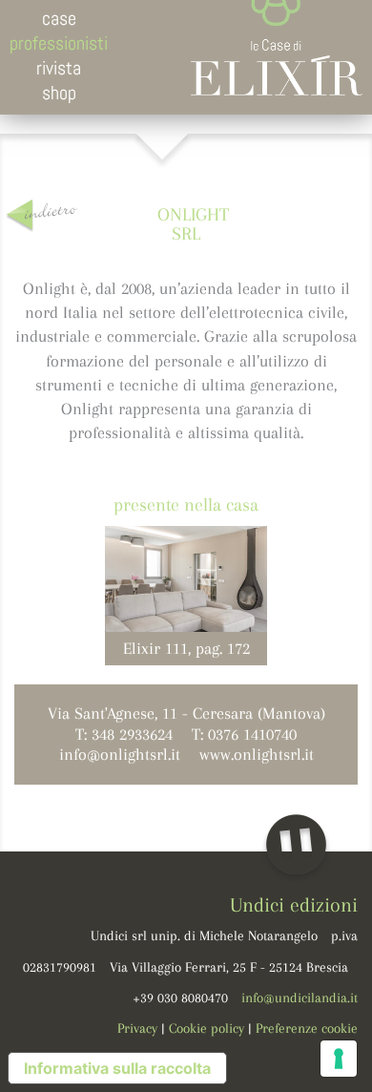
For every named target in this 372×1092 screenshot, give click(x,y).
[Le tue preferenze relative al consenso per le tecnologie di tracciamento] (338, 1058)
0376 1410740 (252, 734)
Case (59, 18)
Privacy (137, 1028)
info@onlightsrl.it (119, 754)
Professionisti (59, 43)
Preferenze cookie (307, 1028)
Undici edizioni (294, 904)
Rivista (58, 67)
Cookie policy (206, 1028)
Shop (59, 92)
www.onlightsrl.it (256, 754)
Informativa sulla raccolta (117, 1068)
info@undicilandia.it (299, 997)
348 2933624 (132, 734)
